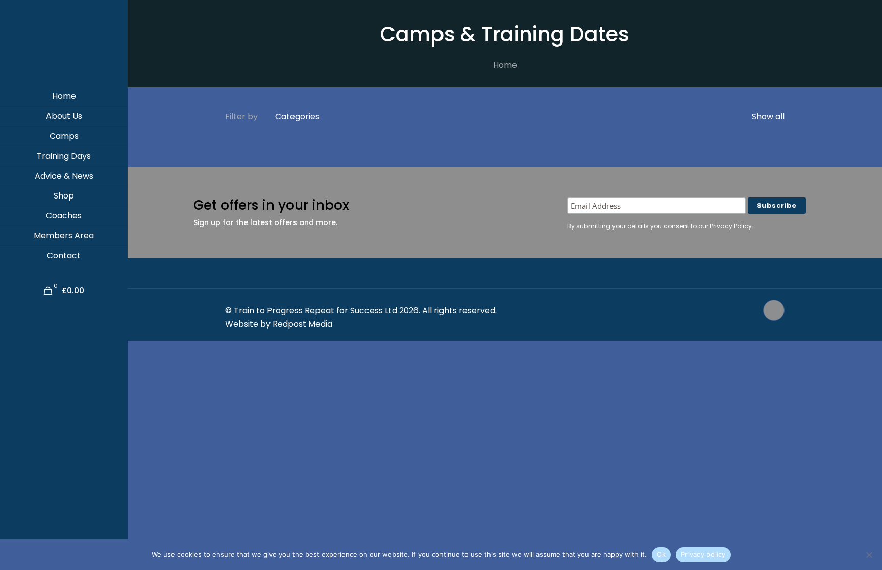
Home (505, 65)
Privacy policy (703, 554)
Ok (661, 554)
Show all (767, 116)
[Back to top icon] (774, 310)
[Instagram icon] (749, 310)
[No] (869, 555)
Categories (297, 116)
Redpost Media (302, 324)
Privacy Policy (731, 225)
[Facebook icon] (738, 310)
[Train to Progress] (64, 43)
